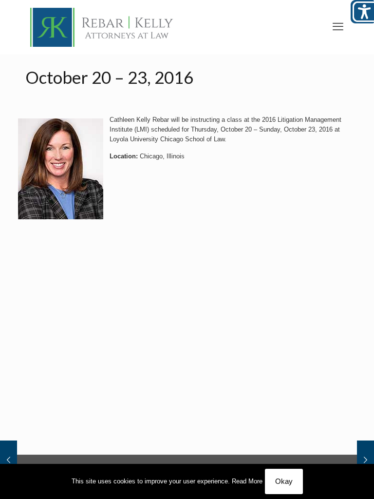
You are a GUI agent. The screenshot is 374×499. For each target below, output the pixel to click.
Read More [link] (247, 481)
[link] (101, 27)
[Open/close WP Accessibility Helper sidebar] (362, 11)
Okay (284, 481)
